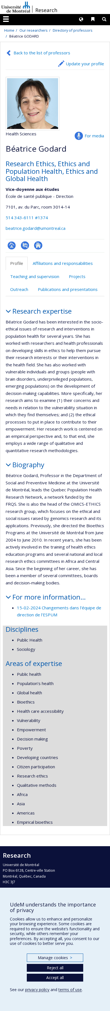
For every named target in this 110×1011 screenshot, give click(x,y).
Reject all (55, 967)
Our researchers (33, 30)
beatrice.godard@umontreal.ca (35, 228)
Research (46, 10)
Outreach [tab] (19, 289)
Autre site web (38, 245)
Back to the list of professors (42, 52)
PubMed (25, 245)
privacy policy (37, 989)
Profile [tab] (16, 263)
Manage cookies (55, 957)
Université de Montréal (15, 7)
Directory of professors (73, 30)
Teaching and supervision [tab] (34, 276)
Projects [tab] (77, 276)
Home (9, 30)
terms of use (70, 989)
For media (94, 135)
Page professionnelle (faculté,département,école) (11, 245)
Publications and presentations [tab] (68, 289)
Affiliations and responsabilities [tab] (63, 263)
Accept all (55, 977)
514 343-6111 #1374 (27, 217)
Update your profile (85, 63)
